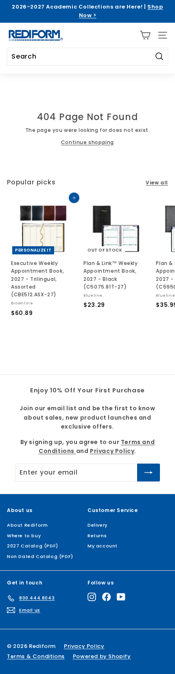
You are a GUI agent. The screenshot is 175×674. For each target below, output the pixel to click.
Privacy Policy (112, 451)
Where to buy (24, 535)
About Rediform (27, 525)
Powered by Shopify (102, 656)
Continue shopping (87, 142)
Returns (97, 535)
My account (103, 546)
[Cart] (145, 35)
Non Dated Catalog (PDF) (40, 556)
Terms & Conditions (36, 656)
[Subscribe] (148, 472)
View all (157, 182)
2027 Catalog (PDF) (32, 546)
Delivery (97, 525)
